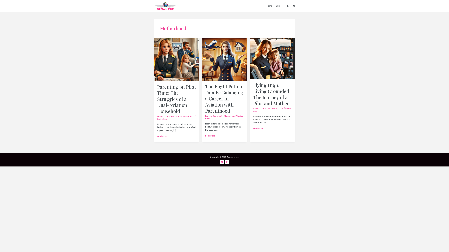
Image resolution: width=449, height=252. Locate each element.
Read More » (162, 136)
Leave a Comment (165, 116)
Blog (278, 6)
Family (179, 116)
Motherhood (188, 116)
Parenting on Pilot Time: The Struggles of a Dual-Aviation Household (176, 99)
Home (269, 6)
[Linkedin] (294, 6)
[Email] (288, 6)
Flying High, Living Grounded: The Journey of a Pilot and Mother (272, 94)
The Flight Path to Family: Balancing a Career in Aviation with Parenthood (224, 98)
